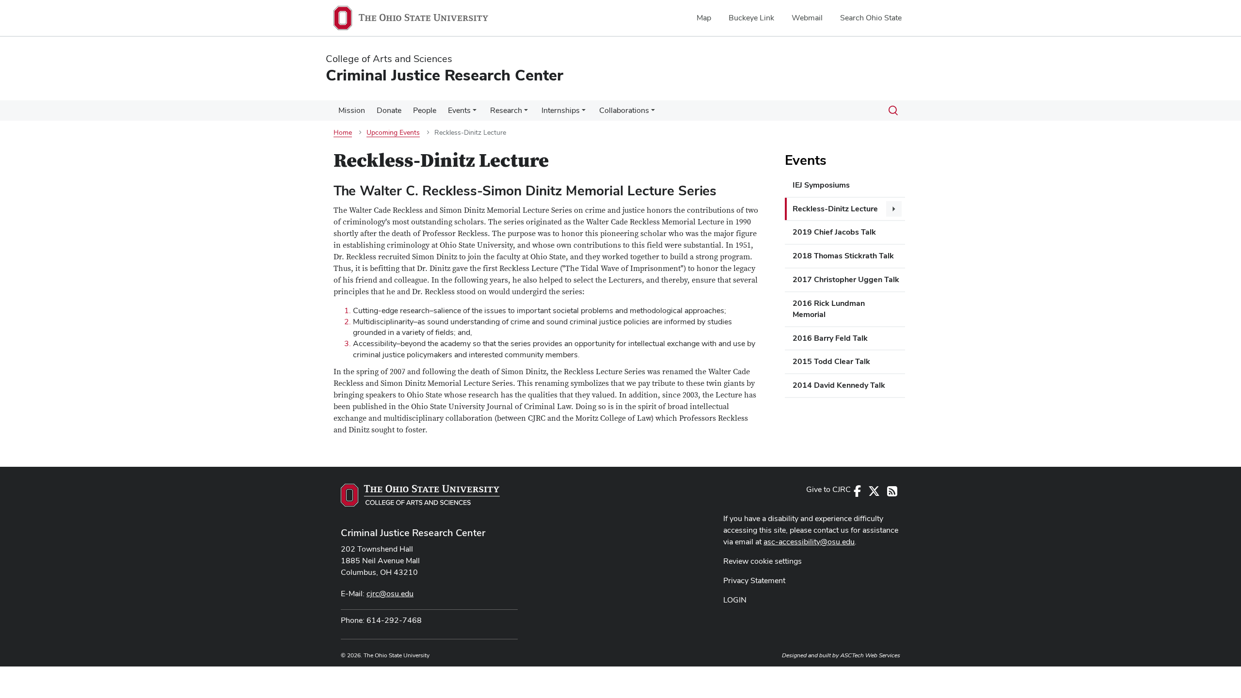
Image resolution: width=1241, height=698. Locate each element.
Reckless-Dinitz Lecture (835, 209)
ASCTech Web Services (870, 655)
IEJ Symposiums (821, 185)
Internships (560, 110)
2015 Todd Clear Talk (831, 361)
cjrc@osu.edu (390, 593)
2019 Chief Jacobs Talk (834, 232)
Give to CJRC (828, 489)
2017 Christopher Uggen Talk (846, 279)
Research (506, 110)
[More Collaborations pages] (653, 113)
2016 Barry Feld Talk (830, 338)
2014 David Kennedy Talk (839, 385)
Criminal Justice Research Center (413, 532)
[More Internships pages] (584, 113)
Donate (389, 110)
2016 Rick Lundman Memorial (829, 308)
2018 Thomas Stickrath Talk (843, 256)
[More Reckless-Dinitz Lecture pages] (894, 209)
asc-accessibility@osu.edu (809, 542)
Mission (351, 110)
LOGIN (735, 600)
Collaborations (624, 110)
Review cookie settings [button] (762, 561)
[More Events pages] (474, 113)
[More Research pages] (526, 113)
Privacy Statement (754, 580)
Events (459, 110)
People (424, 110)
